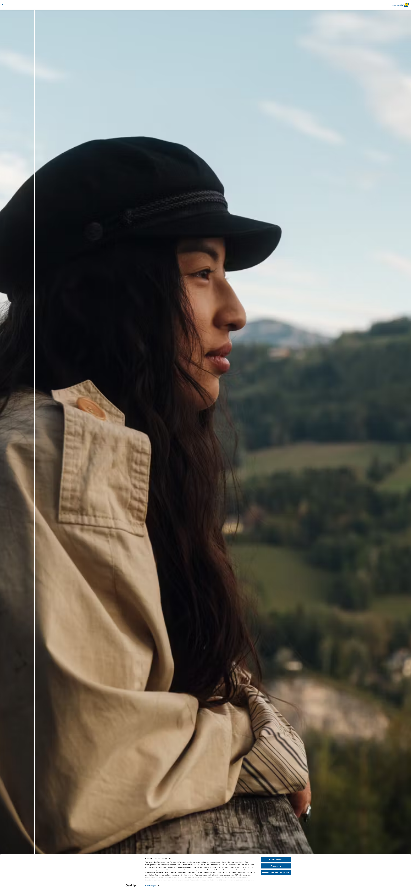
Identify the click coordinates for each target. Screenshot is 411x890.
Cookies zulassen (275, 860)
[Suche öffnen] (15, 4)
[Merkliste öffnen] (11, 4)
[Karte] (8, 4)
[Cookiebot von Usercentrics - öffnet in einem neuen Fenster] (131, 885)
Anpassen (274, 866)
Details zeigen (150, 886)
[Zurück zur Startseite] (400, 5)
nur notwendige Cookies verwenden (275, 872)
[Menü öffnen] (2, 4)
